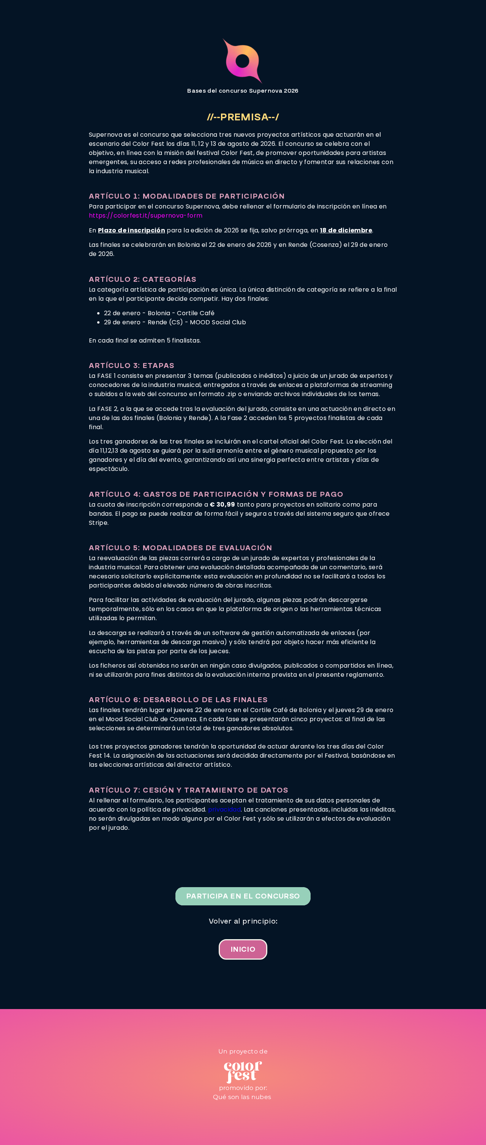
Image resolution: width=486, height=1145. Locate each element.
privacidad (224, 809)
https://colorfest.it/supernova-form (145, 215)
